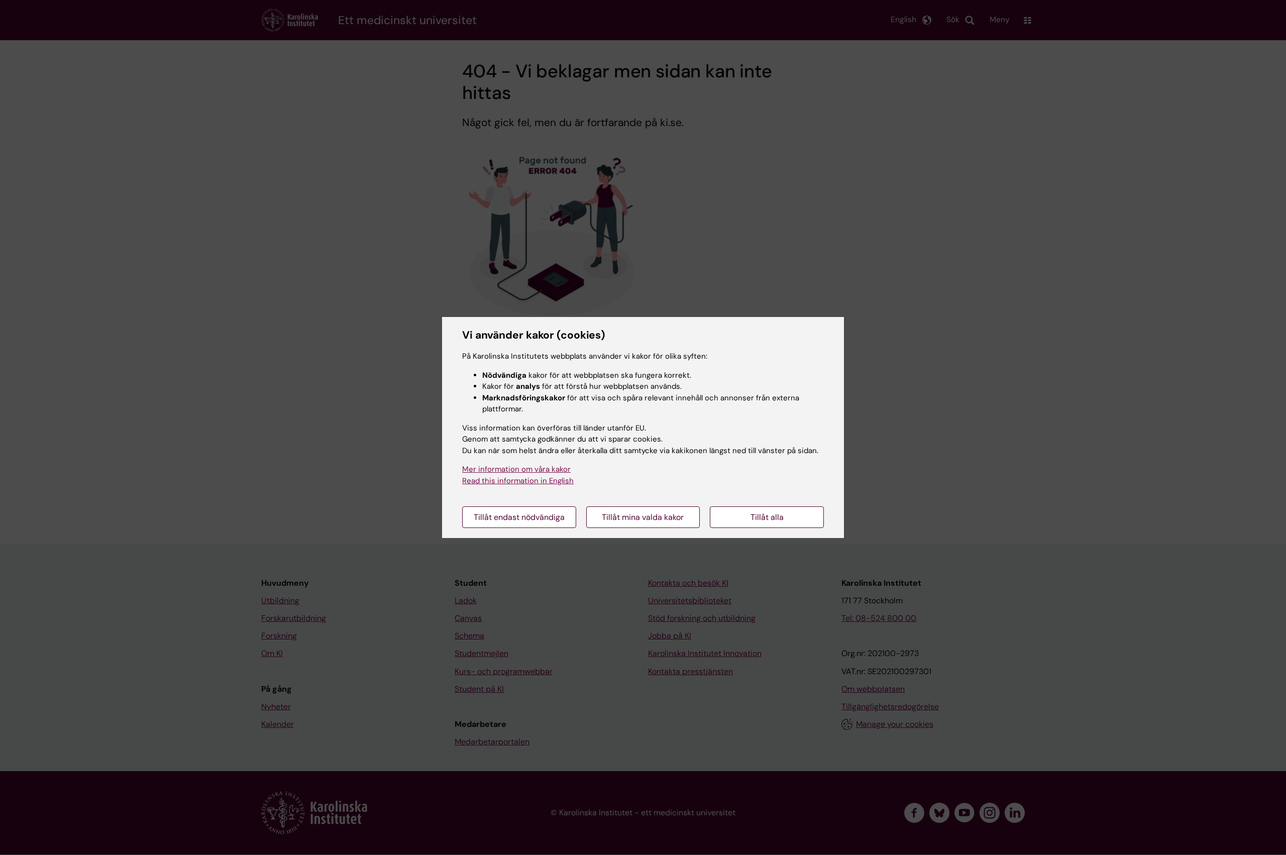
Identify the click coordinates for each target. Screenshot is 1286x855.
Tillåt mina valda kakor (643, 517)
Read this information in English (518, 481)
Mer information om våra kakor (516, 469)
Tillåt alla (767, 517)
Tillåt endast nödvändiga (519, 517)
